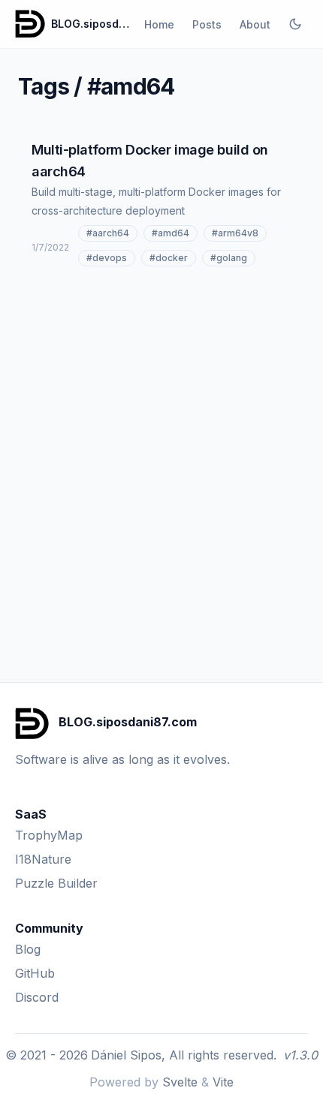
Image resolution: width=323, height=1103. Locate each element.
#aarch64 (107, 233)
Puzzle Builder (56, 883)
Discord (37, 997)
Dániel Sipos (126, 1054)
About (255, 24)
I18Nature (43, 859)
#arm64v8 (235, 233)
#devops (106, 257)
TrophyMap (49, 835)
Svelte (180, 1081)
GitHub (35, 973)
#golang (228, 257)
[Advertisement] (161, 448)
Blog (28, 949)
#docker (168, 257)
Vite (223, 1081)
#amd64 (170, 233)
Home (159, 24)
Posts (207, 24)
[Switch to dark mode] (295, 24)
